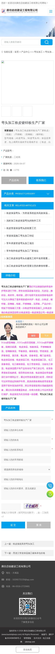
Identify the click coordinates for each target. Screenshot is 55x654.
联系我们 (41, 180)
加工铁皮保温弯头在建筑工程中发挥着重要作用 (29, 258)
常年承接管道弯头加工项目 (20, 243)
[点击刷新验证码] (31, 506)
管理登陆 (27, 638)
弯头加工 (38, 52)
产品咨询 (14, 180)
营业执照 (27, 649)
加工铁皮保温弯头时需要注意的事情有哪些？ (29, 266)
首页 (17, 52)
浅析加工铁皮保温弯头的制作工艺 (23, 220)
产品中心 (25, 52)
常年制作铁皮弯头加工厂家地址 (22, 250)
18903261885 (50, 485)
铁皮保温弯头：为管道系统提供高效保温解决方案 (29, 213)
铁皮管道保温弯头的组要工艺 (21, 228)
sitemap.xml (30, 642)
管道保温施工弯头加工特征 (20, 235)
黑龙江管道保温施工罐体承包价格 (29, 553)
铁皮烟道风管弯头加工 (23, 544)
